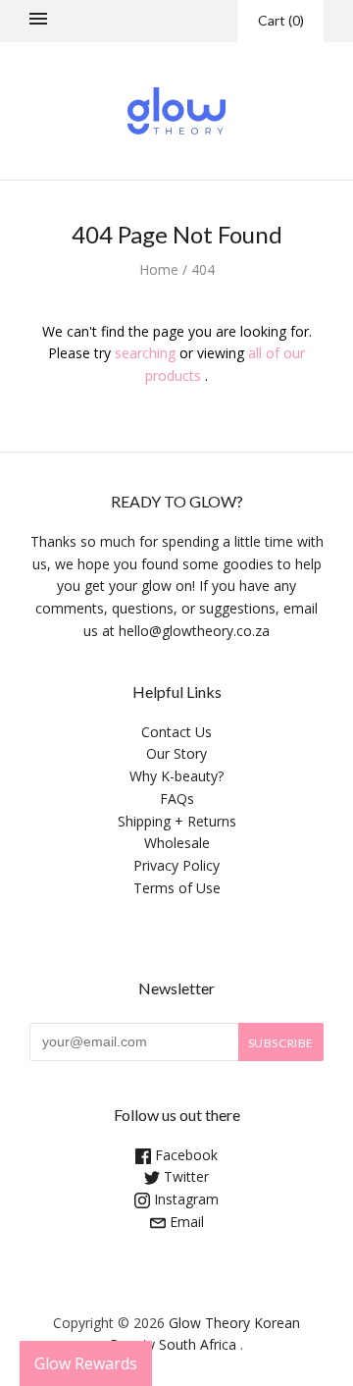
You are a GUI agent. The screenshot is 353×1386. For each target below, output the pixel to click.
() (281, 20)
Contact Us (176, 731)
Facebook (184, 1155)
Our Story (176, 753)
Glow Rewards (85, 1363)
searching (145, 353)
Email (185, 1221)
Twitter (184, 1176)
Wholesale (177, 842)
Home (158, 269)
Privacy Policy (176, 865)
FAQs (177, 798)
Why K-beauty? (176, 776)
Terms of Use (177, 888)
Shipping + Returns (177, 821)
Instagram (184, 1199)
